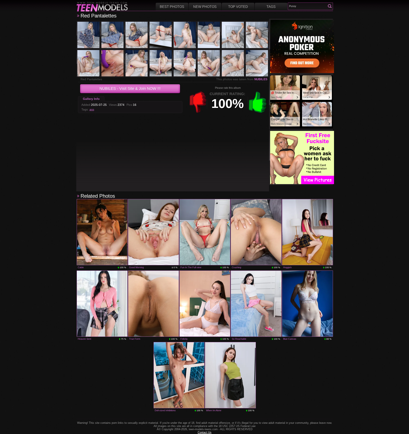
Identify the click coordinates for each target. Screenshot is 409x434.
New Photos (205, 7)
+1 (257, 102)
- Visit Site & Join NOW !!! (130, 88)
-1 (198, 102)
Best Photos (172, 7)
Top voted (238, 7)
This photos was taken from (241, 79)
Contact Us (205, 432)
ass (91, 109)
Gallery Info (91, 98)
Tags (271, 7)
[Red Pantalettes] (88, 35)
